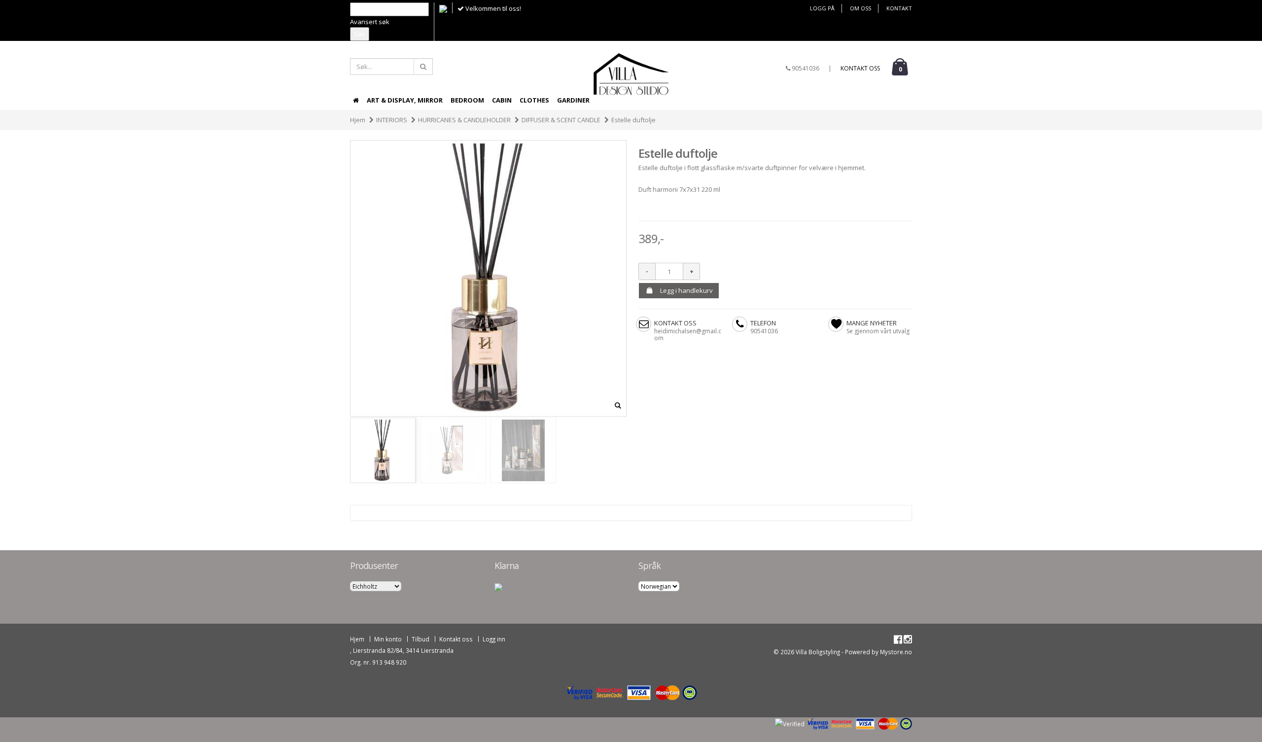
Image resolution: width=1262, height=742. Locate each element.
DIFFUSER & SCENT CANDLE (561, 119)
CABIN (502, 100)
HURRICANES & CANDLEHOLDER (464, 119)
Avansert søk (369, 21)
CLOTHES (534, 100)
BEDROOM (467, 100)
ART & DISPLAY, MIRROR (405, 100)
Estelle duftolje (633, 119)
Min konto (388, 639)
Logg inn (494, 639)
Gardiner (573, 100)
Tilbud (420, 639)
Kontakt (899, 8)
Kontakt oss (860, 68)
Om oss (860, 8)
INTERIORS (391, 119)
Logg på (822, 8)
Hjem (357, 119)
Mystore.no (896, 652)
